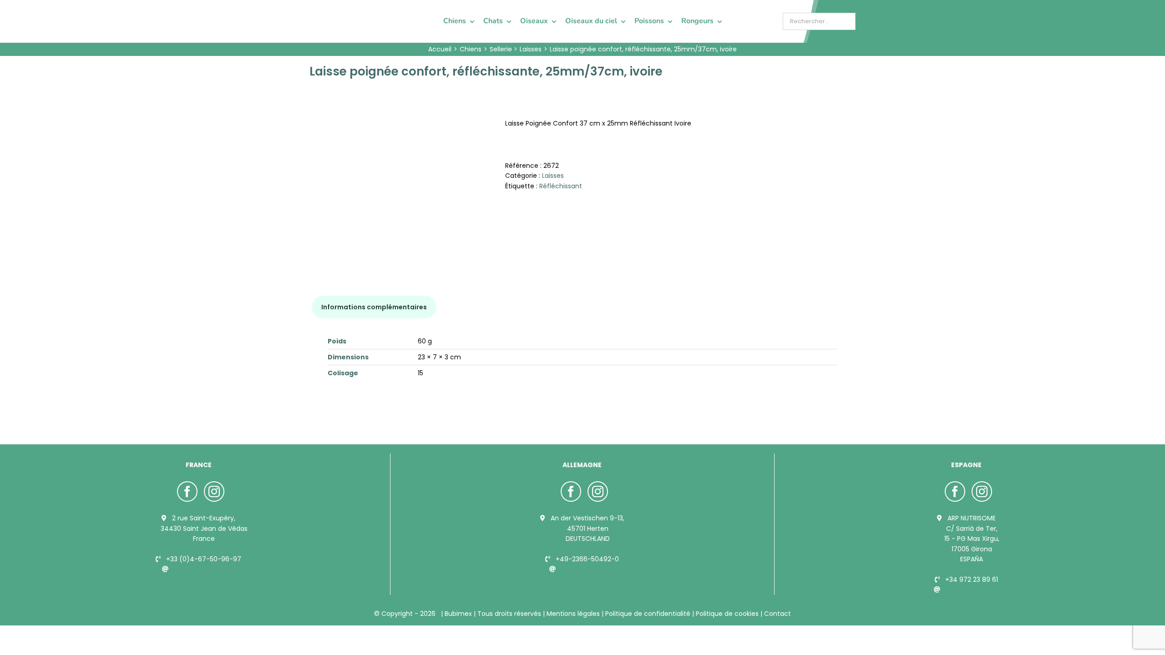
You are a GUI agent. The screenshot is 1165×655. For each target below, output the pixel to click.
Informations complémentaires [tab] (374, 307)
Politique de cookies (727, 613)
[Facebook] (187, 491)
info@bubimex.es (971, 589)
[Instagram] (214, 491)
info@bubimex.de (587, 569)
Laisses (553, 175)
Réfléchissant (560, 186)
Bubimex (458, 613)
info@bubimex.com (203, 569)
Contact (776, 613)
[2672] (400, 180)
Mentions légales (573, 613)
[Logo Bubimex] (334, 10)
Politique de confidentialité (647, 613)
